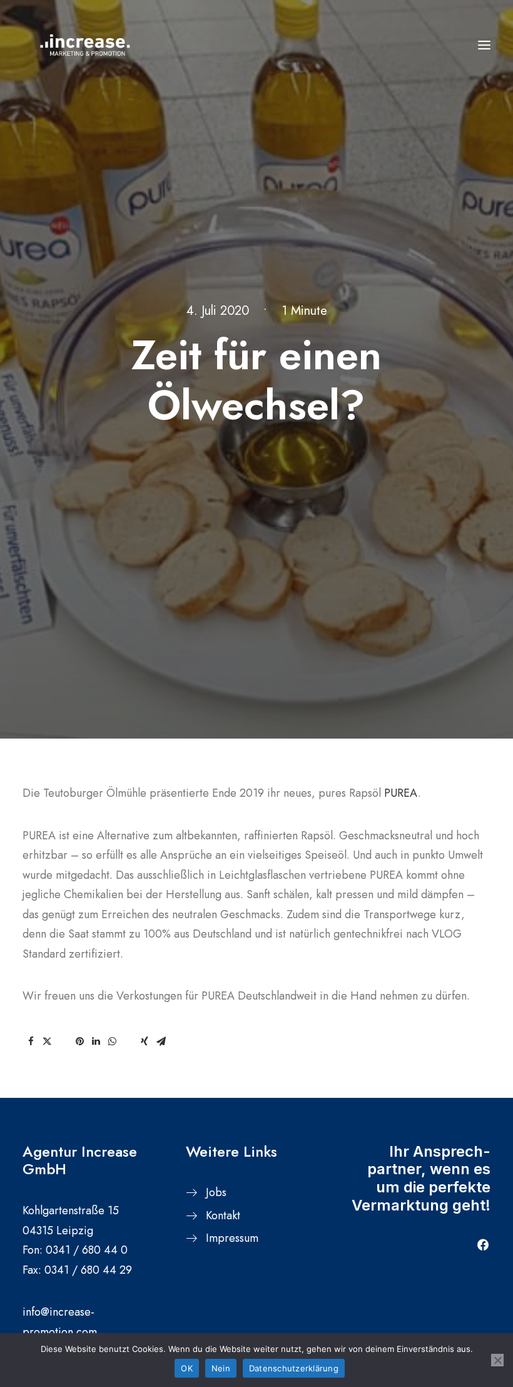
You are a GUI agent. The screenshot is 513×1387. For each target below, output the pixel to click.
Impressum (232, 1238)
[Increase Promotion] (85, 45)
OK (187, 1368)
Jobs (216, 1192)
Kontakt (223, 1215)
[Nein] (497, 1360)
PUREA (401, 793)
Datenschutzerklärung (293, 1368)
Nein (220, 1368)
